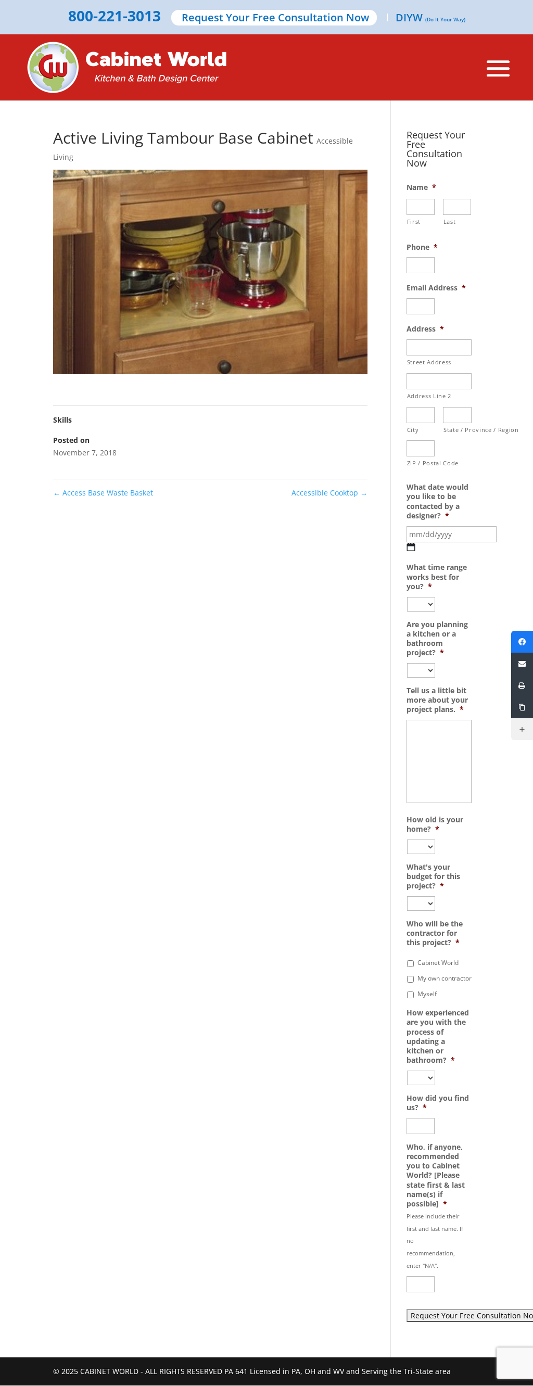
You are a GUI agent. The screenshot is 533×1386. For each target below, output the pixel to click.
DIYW (430, 18)
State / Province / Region (457, 430)
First (414, 221)
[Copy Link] (522, 707)
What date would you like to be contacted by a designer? (437, 501)
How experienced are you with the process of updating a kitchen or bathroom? (438, 1036)
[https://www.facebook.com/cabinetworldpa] (522, 642)
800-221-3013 (114, 17)
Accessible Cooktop (329, 493)
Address (425, 329)
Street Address (429, 362)
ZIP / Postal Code (421, 463)
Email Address (436, 288)
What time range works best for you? (437, 577)
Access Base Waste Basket (103, 493)
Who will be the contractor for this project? (435, 933)
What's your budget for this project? (433, 876)
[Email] (522, 664)
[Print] (522, 685)
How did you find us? (438, 1102)
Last (449, 221)
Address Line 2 (429, 396)
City (413, 430)
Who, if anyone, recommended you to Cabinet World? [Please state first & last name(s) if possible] (436, 1175)
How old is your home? (435, 824)
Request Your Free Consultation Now (275, 18)
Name (421, 187)
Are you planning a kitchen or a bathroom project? (437, 639)
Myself (427, 993)
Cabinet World (438, 962)
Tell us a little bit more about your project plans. (437, 700)
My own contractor (444, 978)
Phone (422, 247)
